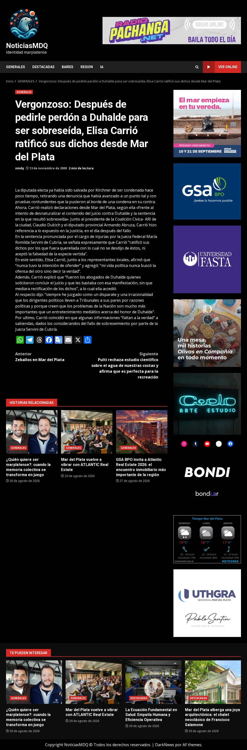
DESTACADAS (43, 67)
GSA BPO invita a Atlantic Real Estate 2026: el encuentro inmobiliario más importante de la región (141, 432)
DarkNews (164, 744)
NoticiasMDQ (27, 46)
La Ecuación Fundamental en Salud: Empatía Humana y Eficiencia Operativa (153, 682)
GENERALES (15, 67)
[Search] (197, 67)
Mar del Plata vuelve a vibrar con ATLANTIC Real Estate (86, 432)
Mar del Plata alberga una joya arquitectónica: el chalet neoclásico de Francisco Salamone (213, 682)
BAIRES (67, 67)
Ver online (227, 67)
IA (101, 67)
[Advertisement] (172, 30)
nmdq (19, 168)
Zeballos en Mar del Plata (39, 356)
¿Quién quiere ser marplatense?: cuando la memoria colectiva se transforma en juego (31, 432)
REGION (87, 67)
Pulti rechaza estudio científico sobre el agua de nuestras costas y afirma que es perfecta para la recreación (124, 365)
